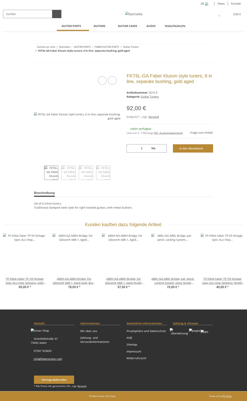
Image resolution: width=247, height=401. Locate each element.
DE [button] (202, 3)
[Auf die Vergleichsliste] (102, 80)
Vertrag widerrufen (54, 380)
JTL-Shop (227, 396)
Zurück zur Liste (46, 47)
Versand (153, 117)
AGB (129, 338)
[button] (211, 14)
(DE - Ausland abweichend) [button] (168, 133)
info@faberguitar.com (47, 359)
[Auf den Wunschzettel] (112, 80)
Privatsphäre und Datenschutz (146, 331)
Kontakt (236, 3)
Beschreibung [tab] (44, 193)
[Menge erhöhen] (162, 148)
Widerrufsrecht (136, 358)
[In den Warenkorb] (37, 71)
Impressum (134, 351)
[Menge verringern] (131, 148)
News (221, 3)
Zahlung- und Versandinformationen (94, 340)
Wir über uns (88, 331)
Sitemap (132, 344)
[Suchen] (56, 14)
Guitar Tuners (150, 96)
